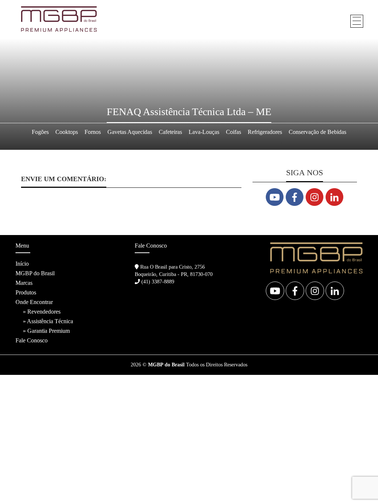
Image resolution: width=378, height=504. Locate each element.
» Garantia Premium (46, 331)
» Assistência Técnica (48, 321)
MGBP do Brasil (35, 273)
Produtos (26, 292)
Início (22, 263)
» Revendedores (42, 311)
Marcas (24, 283)
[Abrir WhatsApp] (359, 485)
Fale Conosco (32, 340)
